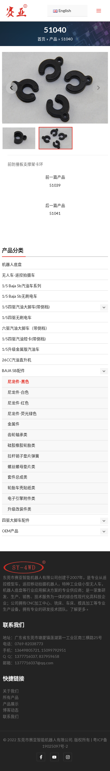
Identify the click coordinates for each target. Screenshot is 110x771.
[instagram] (68, 757)
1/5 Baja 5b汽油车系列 (21, 285)
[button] (19, 138)
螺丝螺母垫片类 (21, 466)
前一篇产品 (55, 181)
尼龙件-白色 (18, 392)
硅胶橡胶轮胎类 (21, 445)
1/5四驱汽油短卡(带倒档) (24, 338)
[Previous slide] (11, 87)
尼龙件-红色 (18, 402)
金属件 (13, 423)
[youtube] (56, 757)
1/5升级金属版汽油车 (20, 349)
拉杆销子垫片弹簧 (23, 455)
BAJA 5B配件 (13, 370)
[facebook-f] (43, 757)
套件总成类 (17, 477)
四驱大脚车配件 (16, 520)
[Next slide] (98, 87)
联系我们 (11, 716)
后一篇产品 (55, 209)
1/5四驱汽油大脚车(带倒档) (26, 306)
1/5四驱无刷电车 (17, 317)
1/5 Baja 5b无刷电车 (19, 296)
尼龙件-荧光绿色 (22, 413)
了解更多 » (79, 609)
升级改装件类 (19, 509)
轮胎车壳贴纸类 (21, 487)
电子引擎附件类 (21, 498)
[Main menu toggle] (99, 11)
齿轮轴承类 (17, 434)
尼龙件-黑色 (18, 381)
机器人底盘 (12, 264)
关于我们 (11, 690)
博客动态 (11, 710)
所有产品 (11, 697)
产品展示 (11, 703)
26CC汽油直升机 (16, 359)
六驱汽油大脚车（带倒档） (25, 328)
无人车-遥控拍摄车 (18, 275)
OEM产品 (10, 530)
